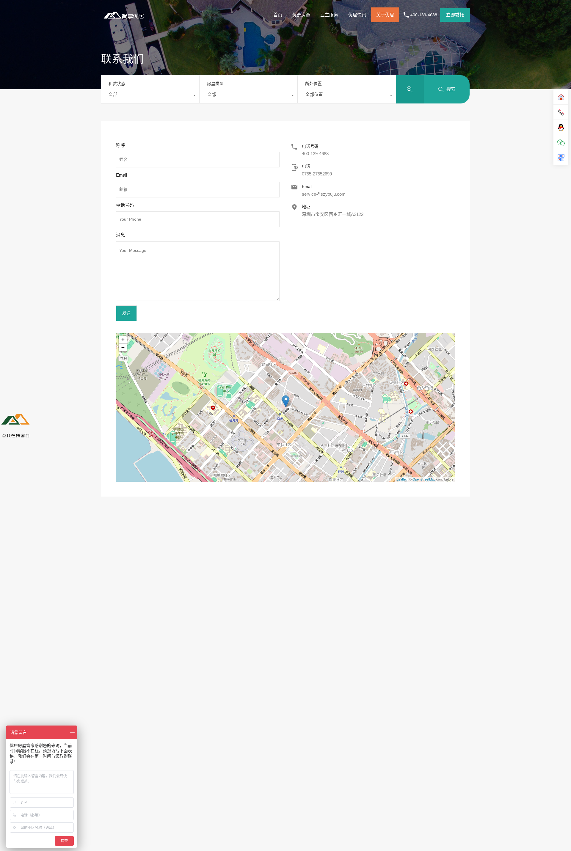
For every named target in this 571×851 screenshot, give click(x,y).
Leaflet (402, 479)
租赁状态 (117, 83)
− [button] (123, 347)
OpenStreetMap (423, 479)
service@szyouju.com (324, 194)
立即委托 (455, 14)
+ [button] (123, 340)
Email (121, 175)
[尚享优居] (125, 19)
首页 (277, 14)
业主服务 (329, 14)
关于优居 (385, 14)
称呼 (120, 145)
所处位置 (313, 83)
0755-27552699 (317, 173)
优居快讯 (357, 14)
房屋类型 (215, 83)
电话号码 (125, 205)
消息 (120, 234)
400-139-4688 (423, 14)
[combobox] (150, 96)
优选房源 (301, 14)
